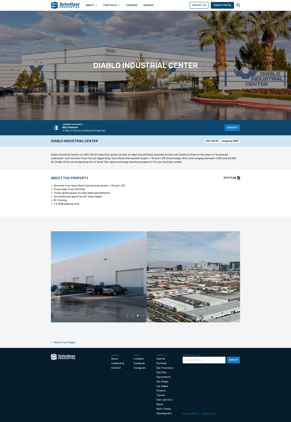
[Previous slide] (62, 277)
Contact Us (199, 5)
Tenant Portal (222, 5)
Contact (232, 127)
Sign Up (233, 360)
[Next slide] (228, 277)
